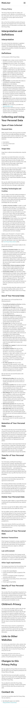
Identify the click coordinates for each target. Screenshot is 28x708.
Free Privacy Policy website (9, 241)
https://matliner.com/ (8, 106)
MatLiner (6, 3)
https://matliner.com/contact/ (10, 702)
